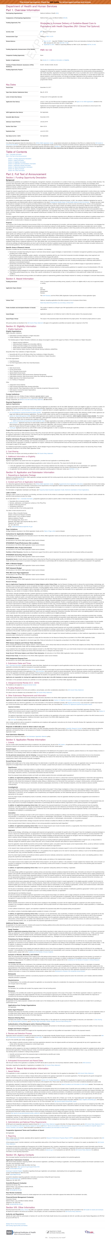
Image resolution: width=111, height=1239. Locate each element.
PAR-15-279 (49, 36)
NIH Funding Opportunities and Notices (16, 1225)
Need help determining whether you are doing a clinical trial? (56, 303)
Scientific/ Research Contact (74, 728)
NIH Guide (54, 2)
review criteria (38, 1037)
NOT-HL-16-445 (91, 44)
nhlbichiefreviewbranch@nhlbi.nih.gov (22, 526)
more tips (13, 719)
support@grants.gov (15, 1174)
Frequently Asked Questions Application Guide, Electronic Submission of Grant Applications (64, 490)
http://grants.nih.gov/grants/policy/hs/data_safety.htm (25, 1113)
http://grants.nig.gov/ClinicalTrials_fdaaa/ (65, 1101)
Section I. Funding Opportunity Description (19, 158)
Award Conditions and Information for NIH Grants (74, 1084)
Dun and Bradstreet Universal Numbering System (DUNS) (25, 412)
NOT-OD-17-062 (64, 43)
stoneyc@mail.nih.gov (16, 1190)
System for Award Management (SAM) (20, 416)
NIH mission (61, 744)
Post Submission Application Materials (36, 736)
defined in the (31, 399)
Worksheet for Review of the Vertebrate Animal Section (70, 971)
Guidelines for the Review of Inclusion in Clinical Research (83, 960)
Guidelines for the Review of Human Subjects (40, 952)
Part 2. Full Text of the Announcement (16, 156)
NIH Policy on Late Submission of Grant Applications (28, 410)
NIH (57, 13)
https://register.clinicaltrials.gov (87, 1099)
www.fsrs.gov (49, 1150)
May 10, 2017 (47, 41)
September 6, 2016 (49, 44)
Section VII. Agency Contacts (16, 169)
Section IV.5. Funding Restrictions (51, 1080)
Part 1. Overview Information (14, 154)
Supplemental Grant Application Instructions (71, 484)
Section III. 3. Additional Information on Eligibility (56, 60)
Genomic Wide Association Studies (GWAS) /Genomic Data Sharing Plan (51, 1021)
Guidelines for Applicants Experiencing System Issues (77, 704)
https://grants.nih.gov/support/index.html (28, 1167)
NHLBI (65, 18)
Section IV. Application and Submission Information (22, 164)
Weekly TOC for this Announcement (15, 1224)
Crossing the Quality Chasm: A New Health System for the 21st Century (69, 202)
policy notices (24, 1210)
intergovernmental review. (29, 685)
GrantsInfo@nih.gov (15, 1178)
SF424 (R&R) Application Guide (44, 143)
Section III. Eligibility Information (17, 162)
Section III (102, 711)
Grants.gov (13, 428)
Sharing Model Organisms (20, 1021)
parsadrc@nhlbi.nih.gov (16, 1204)
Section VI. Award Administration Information (20, 167)
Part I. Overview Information (13, 665)
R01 (41, 31)
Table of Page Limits (49, 531)
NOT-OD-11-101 (73, 469)
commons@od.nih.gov (16, 1168)
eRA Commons (14, 422)
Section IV (57, 146)
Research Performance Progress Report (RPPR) (60, 1138)
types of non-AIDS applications (85, 101)
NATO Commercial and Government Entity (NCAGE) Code (29, 421)
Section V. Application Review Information (19, 165)
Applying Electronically (74, 702)
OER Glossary (47, 295)
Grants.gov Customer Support (14, 1171)
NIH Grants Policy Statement (73, 1211)
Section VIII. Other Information (16, 170)
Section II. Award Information (16, 160)
